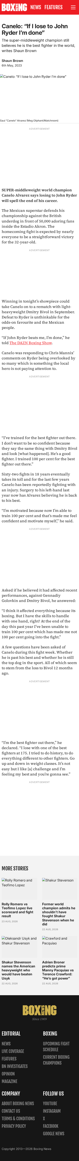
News (35, 7)
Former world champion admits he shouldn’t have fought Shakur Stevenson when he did (58, 914)
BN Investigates (15, 1066)
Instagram (52, 1111)
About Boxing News (18, 1103)
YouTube (50, 1103)
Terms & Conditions (18, 1118)
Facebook (50, 1126)
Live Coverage (13, 1051)
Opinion (8, 1074)
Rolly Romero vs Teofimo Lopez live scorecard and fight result (17, 910)
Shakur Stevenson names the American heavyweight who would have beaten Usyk (18, 970)
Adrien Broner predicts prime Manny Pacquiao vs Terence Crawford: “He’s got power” (58, 970)
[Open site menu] (73, 7)
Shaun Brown (12, 61)
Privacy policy (14, 1126)
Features (53, 7)
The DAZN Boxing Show (30, 342)
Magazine (9, 1081)
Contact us (11, 1111)
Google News (53, 1133)
